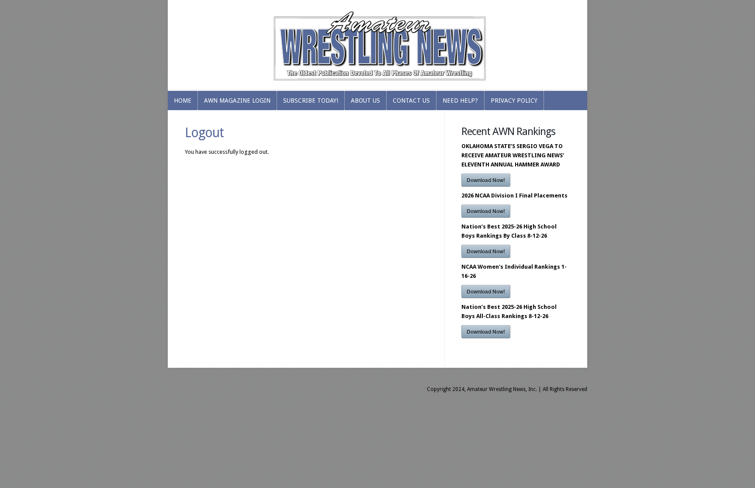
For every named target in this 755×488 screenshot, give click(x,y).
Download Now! (486, 180)
